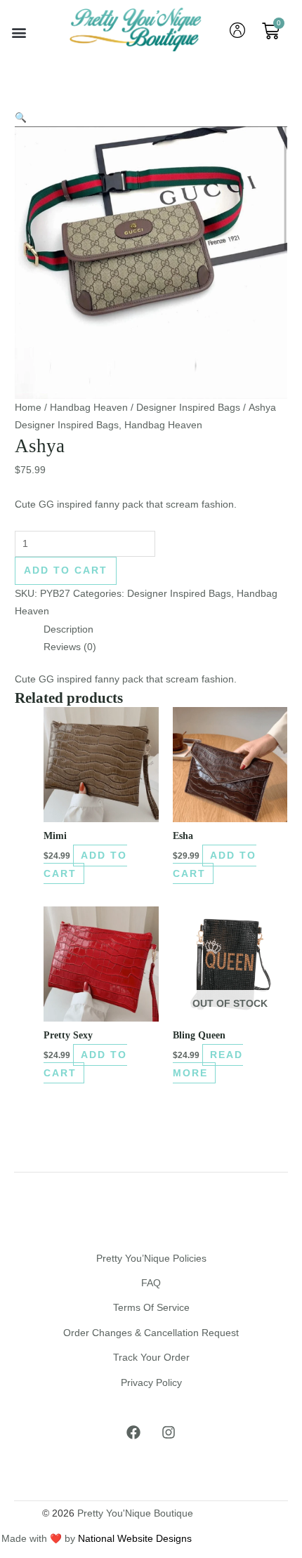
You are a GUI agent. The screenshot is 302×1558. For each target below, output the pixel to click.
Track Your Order (151, 1357)
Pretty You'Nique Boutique (135, 1513)
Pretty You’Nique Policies (151, 1258)
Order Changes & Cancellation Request (151, 1333)
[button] (18, 32)
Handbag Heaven (89, 407)
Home (28, 407)
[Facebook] (133, 1432)
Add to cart (65, 570)
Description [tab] (68, 629)
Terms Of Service (151, 1307)
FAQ (151, 1283)
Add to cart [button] (85, 864)
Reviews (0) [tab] (70, 647)
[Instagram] (169, 1432)
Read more (208, 1064)
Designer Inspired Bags (188, 407)
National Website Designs (135, 1538)
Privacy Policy (151, 1383)
